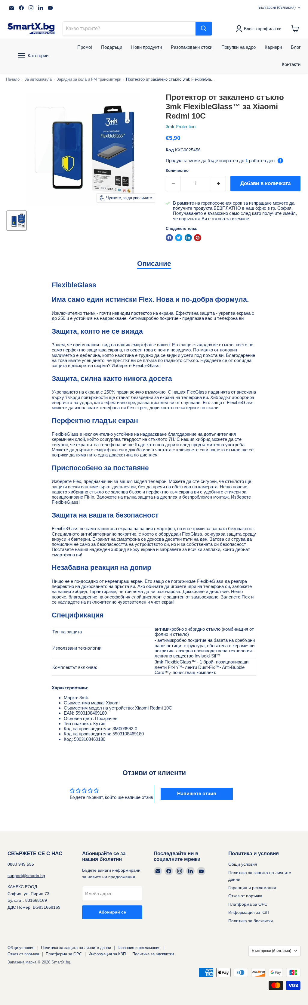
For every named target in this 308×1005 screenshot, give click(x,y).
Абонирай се (112, 912)
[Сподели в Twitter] (178, 237)
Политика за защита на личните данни (76, 947)
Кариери (273, 47)
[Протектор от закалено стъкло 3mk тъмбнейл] (16, 220)
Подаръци (111, 47)
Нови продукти (146, 47)
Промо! (84, 47)
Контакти (291, 64)
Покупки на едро (238, 47)
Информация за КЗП (248, 912)
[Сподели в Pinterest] (197, 237)
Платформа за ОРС (247, 904)
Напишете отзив (196, 793)
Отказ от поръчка (245, 895)
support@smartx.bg (26, 875)
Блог (295, 47)
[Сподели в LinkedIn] (188, 237)
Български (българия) (277, 7)
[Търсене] (204, 29)
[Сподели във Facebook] (169, 237)
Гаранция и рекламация (252, 887)
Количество (177, 170)
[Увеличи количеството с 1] (218, 183)
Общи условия (242, 864)
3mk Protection (181, 126)
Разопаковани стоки (191, 47)
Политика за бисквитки (250, 920)
